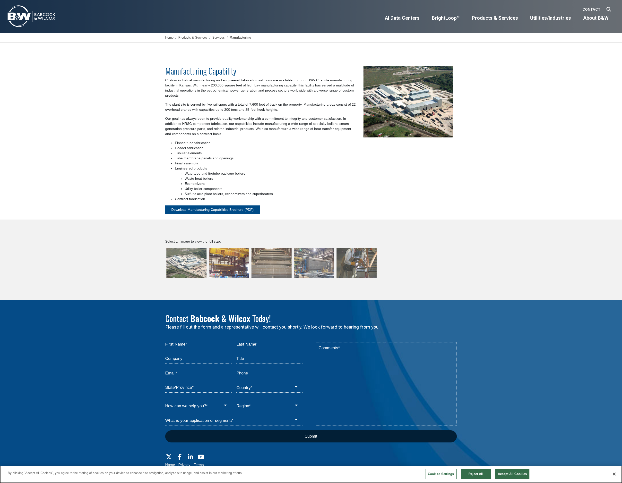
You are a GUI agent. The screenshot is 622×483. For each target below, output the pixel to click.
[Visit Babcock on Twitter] (169, 457)
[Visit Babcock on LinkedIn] (190, 457)
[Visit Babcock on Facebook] (179, 457)
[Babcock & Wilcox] (31, 17)
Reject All (475, 474)
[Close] (614, 474)
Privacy (184, 465)
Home (170, 465)
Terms (199, 465)
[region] (311, 474)
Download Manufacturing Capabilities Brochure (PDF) (212, 210)
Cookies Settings (441, 474)
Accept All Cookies (512, 474)
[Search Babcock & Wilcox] (608, 9)
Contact (591, 9)
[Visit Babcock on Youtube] (201, 457)
